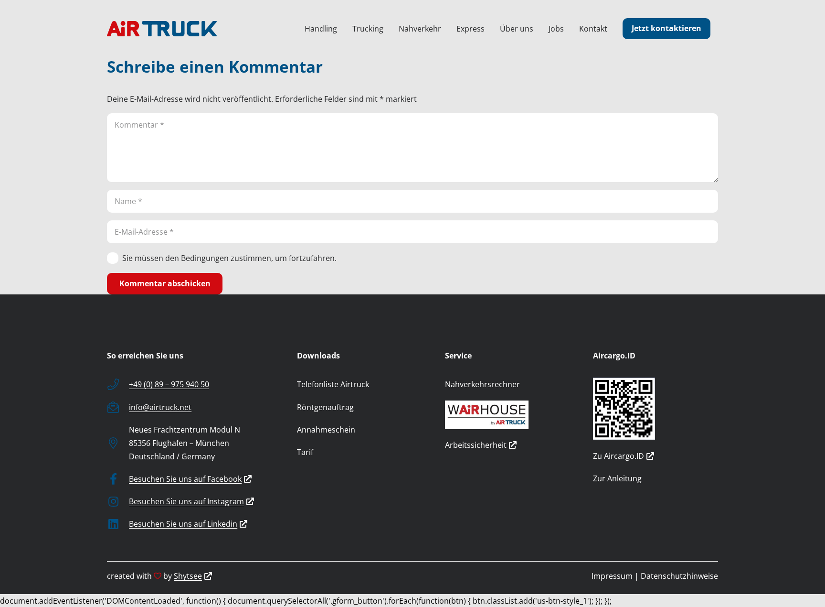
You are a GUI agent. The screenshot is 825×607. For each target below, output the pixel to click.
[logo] (162, 28)
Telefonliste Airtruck (333, 384)
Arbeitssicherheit (476, 445)
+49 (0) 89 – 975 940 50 (169, 384)
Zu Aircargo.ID (618, 456)
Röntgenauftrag (325, 407)
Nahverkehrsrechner (482, 384)
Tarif (305, 452)
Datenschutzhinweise (679, 576)
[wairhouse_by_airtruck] (507, 415)
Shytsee (188, 576)
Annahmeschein (326, 429)
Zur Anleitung (617, 478)
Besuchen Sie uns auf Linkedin (183, 524)
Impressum (612, 576)
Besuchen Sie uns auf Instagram (186, 501)
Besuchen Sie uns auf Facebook (185, 479)
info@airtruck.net (160, 407)
